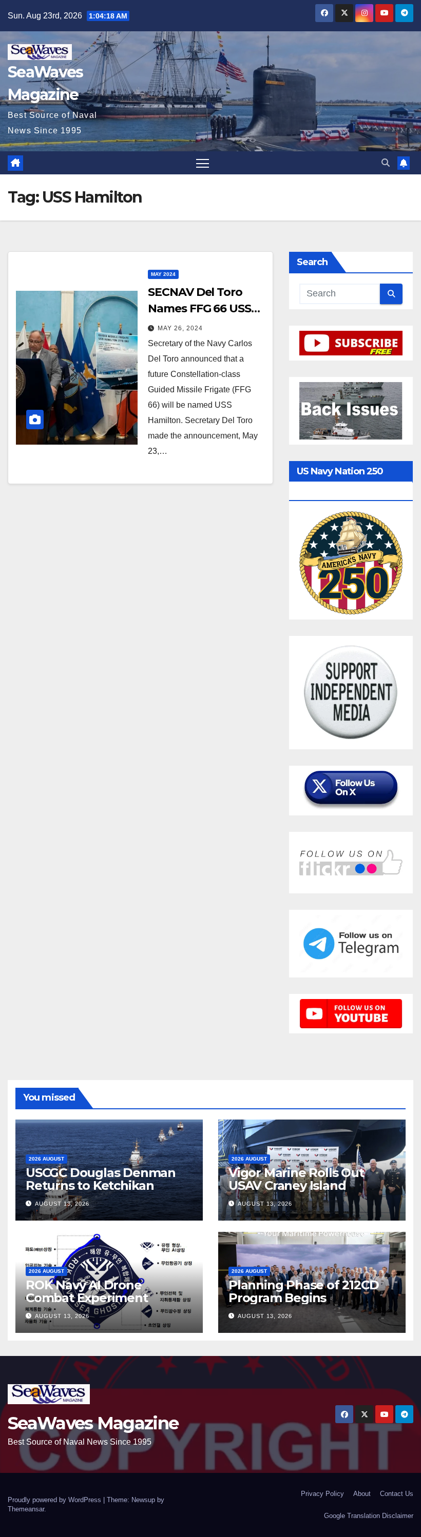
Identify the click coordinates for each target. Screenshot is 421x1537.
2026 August (46, 1159)
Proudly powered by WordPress (55, 1500)
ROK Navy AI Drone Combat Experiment (87, 1291)
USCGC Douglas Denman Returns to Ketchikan (101, 1179)
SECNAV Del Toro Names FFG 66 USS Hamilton (199, 308)
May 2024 (163, 274)
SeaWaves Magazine (93, 1423)
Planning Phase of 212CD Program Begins (303, 1291)
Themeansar (26, 1509)
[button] (385, 162)
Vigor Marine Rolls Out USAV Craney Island (296, 1179)
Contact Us (396, 1494)
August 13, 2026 (62, 1204)
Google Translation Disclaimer (368, 1516)
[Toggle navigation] (202, 163)
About (362, 1494)
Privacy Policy (322, 1494)
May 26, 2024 (180, 328)
